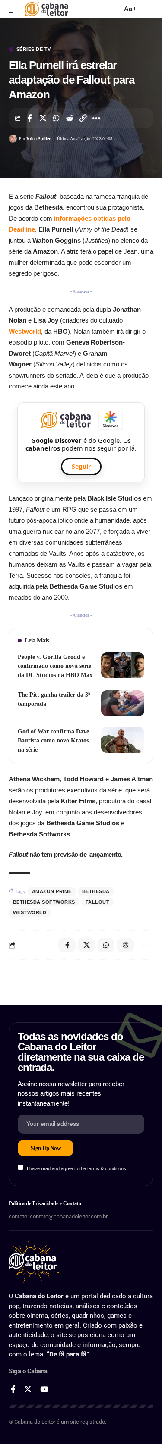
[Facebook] (13, 1389)
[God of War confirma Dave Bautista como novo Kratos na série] (122, 740)
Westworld (25, 331)
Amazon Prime (52, 891)
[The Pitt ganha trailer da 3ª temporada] (122, 703)
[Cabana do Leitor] (46, 9)
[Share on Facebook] (29, 118)
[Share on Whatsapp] (56, 118)
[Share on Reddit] (70, 118)
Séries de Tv (33, 49)
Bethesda (96, 891)
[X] (28, 1389)
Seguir (81, 466)
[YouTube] (44, 1389)
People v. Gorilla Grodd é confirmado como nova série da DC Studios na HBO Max (55, 666)
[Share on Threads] (125, 945)
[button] (16, 9)
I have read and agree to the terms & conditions (76, 1168)
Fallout (98, 902)
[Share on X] (43, 118)
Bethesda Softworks (44, 902)
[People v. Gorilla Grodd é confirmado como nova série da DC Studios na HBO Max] (122, 665)
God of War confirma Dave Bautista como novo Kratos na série (53, 740)
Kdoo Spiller (38, 138)
